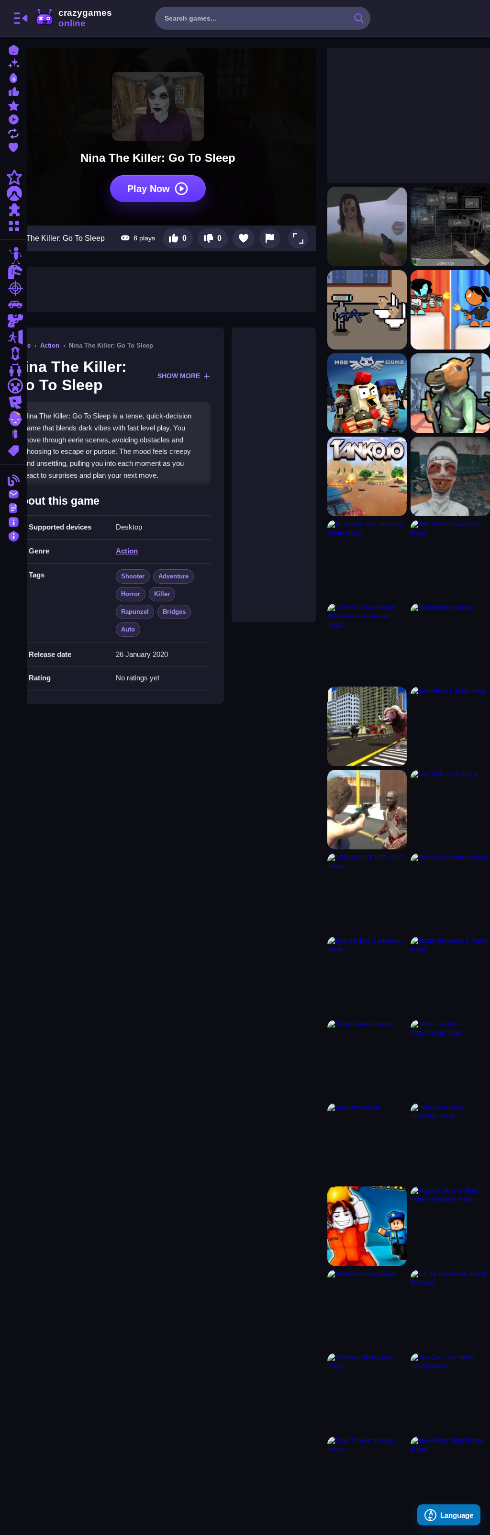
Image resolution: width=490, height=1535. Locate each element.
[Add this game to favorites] (244, 238)
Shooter (133, 576)
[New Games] (13, 63)
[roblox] (13, 402)
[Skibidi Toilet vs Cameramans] (450, 1059)
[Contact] (13, 493)
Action (49, 345)
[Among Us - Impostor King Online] (367, 559)
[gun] (13, 321)
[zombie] (13, 418)
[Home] (13, 49)
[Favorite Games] (13, 146)
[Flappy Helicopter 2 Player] (450, 976)
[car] (13, 304)
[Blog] (13, 479)
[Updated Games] (13, 132)
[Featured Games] (13, 105)
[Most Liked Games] (13, 91)
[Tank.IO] (367, 476)
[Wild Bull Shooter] (367, 726)
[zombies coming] (367, 1309)
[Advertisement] (273, 475)
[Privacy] (13, 535)
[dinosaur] (13, 272)
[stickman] (13, 256)
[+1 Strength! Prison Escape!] (367, 1226)
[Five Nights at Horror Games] (450, 226)
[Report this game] (269, 238)
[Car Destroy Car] (450, 809)
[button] (298, 238)
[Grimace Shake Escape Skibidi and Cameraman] (367, 643)
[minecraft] (13, 386)
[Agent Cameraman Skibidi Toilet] (367, 310)
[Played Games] (13, 118)
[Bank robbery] (450, 393)
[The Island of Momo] (367, 226)
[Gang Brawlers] (367, 1059)
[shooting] (13, 288)
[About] (13, 521)
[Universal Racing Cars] (367, 1393)
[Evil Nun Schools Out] (450, 476)
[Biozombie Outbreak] (367, 809)
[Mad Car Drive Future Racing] (450, 1393)
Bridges (174, 611)
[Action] (13, 177)
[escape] (13, 337)
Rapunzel (135, 611)
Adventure (173, 576)
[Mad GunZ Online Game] (367, 393)
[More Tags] (13, 450)
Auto (128, 629)
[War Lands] (367, 1143)
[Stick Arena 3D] (450, 310)
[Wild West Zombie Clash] (450, 559)
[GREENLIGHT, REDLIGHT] (367, 893)
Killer (162, 594)
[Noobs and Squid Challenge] (450, 1143)
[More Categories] (13, 225)
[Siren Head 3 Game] (450, 726)
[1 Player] (13, 353)
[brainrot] (13, 435)
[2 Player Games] (13, 369)
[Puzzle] (13, 210)
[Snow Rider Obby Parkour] (450, 1476)
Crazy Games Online (73, 18)
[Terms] (13, 507)
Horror (130, 594)
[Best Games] (13, 77)
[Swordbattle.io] (450, 643)
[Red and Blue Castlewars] (367, 976)
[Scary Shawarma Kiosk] (367, 1476)
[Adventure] (13, 193)
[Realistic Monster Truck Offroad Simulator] (450, 1226)
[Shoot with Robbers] (450, 893)
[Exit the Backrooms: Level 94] (450, 1309)
